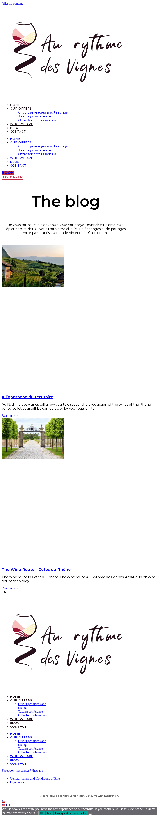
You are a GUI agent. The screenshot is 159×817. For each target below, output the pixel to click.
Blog (14, 128)
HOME (15, 105)
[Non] (90, 814)
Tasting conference (34, 116)
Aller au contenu (12, 3)
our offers (21, 108)
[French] (8, 805)
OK (42, 813)
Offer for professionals (37, 120)
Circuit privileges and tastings (43, 112)
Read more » (10, 415)
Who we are (21, 124)
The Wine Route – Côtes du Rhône (36, 569)
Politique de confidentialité (71, 813)
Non (49, 813)
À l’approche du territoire (27, 396)
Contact (18, 131)
